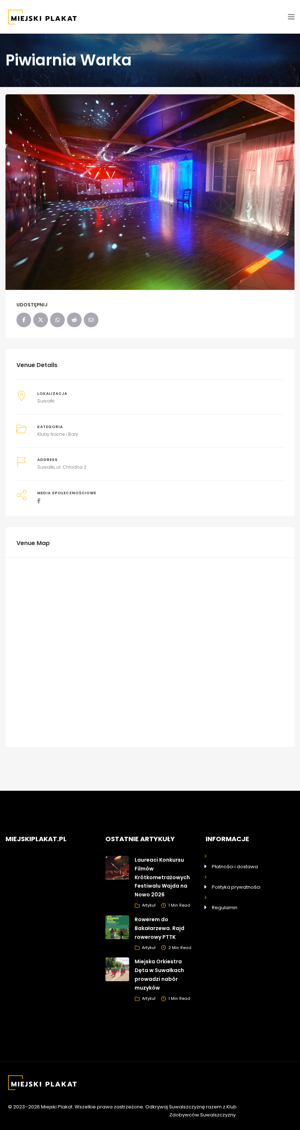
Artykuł (148, 905)
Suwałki (46, 401)
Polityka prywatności (236, 887)
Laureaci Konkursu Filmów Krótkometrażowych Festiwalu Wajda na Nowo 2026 (162, 877)
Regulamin (224, 907)
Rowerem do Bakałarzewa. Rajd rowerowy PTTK (159, 928)
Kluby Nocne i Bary (57, 434)
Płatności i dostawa (235, 866)
